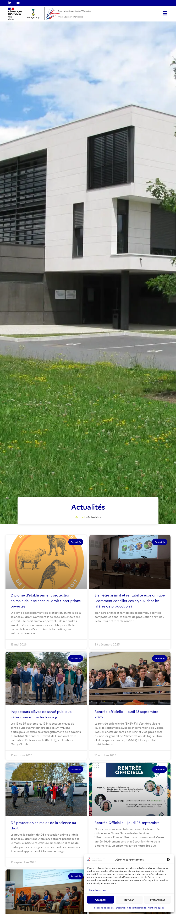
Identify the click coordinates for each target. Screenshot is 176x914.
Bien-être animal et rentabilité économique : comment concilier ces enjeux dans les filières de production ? (130, 600)
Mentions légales (156, 907)
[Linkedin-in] (9, 2)
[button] (169, 859)
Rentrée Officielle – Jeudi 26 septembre (127, 822)
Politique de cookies (104, 907)
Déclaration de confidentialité (131, 907)
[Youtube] (18, 2)
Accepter (100, 899)
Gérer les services (97, 889)
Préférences (157, 899)
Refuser (129, 899)
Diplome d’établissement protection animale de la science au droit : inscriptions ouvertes (46, 600)
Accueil (80, 517)
